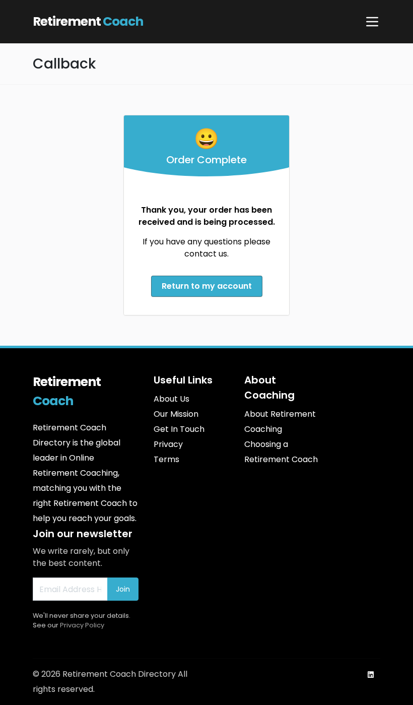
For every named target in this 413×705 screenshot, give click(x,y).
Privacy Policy (82, 625)
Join (123, 589)
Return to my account (207, 286)
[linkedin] (371, 675)
